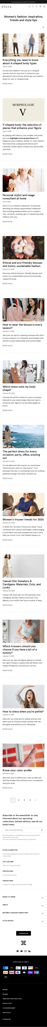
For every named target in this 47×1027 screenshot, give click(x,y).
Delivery (5, 989)
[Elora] (6, 6)
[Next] (35, 800)
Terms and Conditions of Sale (12, 999)
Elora (9, 1019)
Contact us (23, 933)
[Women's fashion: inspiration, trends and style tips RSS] (43, 27)
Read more (7, 83)
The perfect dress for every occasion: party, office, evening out (21, 455)
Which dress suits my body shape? (19, 388)
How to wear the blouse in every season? (22, 326)
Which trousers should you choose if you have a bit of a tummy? (20, 649)
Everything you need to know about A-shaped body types (20, 61)
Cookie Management (9, 1008)
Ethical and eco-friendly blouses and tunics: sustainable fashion (22, 264)
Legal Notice (7, 1012)
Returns (5, 994)
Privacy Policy (7, 1003)
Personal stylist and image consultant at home (19, 196)
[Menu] (44, 6)
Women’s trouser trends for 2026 (23, 519)
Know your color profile (17, 770)
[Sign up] (41, 830)
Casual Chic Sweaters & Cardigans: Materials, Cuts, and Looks (22, 584)
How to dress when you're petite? (23, 711)
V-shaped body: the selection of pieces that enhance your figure (22, 126)
